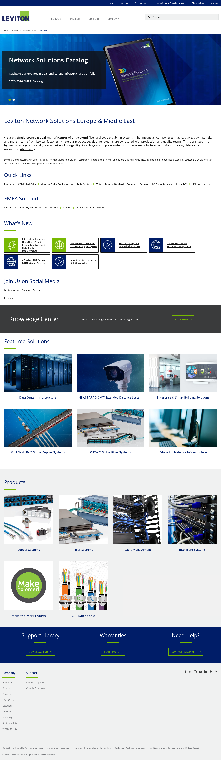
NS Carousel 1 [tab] (9, 100)
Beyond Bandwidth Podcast (120, 184)
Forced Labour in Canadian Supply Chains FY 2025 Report (173, 747)
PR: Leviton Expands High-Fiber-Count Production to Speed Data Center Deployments (33, 245)
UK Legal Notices (201, 184)
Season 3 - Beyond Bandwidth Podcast (129, 245)
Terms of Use (77, 747)
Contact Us (10, 207)
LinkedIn (9, 298)
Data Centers (84, 184)
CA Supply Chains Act (135, 747)
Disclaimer (119, 747)
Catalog (144, 184)
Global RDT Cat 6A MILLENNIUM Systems (179, 245)
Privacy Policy (106, 747)
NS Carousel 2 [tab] (13, 100)
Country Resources (30, 207)
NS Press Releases (162, 184)
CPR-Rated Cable (27, 184)
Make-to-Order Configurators (57, 184)
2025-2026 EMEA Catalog (26, 81)
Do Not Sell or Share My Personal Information (22, 747)
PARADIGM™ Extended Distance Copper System (83, 245)
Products (9, 184)
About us (26, 149)
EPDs (98, 184)
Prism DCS (182, 184)
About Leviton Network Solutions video (83, 262)
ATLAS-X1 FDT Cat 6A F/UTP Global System (33, 262)
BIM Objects (52, 207)
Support (67, 207)
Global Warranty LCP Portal (91, 207)
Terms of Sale (92, 747)
